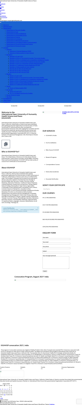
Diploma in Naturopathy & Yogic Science (22, 53)
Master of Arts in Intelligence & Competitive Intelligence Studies (29, 79)
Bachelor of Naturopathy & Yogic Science (22, 67)
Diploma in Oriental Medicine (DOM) (20, 51)
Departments (7, 28)
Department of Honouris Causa (15, 46)
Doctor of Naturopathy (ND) (18, 88)
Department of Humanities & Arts (16, 35)
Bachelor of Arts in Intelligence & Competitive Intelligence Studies (29, 60)
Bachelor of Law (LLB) (16, 56)
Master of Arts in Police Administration (21, 83)
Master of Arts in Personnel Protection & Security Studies (27, 81)
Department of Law (12, 32)
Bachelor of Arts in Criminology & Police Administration (26, 63)
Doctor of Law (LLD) (16, 91)
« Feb (1, 398)
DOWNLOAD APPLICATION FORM (70, 113)
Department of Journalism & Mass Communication (21, 42)
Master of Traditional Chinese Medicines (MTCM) (24, 84)
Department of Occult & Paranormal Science (19, 44)
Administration (7, 27)
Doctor (8, 86)
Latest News (7, 100)
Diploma (8, 49)
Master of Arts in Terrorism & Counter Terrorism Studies (27, 77)
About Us (6, 25)
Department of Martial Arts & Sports (17, 41)
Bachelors (9, 55)
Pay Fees (9, 97)
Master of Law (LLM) (16, 76)
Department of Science (13, 37)
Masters (8, 74)
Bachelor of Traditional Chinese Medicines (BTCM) (25, 65)
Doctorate (9, 90)
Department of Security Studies (15, 30)
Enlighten (52, 404)
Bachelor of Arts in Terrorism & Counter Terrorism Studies (27, 58)
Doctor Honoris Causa (13, 95)
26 (4, 394)
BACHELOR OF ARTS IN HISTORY (19, 72)
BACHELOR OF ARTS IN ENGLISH (19, 70)
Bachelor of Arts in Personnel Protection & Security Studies (27, 62)
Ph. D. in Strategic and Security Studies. (21, 93)
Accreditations (7, 98)
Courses (5, 48)
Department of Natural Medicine (16, 34)
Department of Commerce (14, 39)
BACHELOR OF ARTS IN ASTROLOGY (20, 69)
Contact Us (6, 102)
